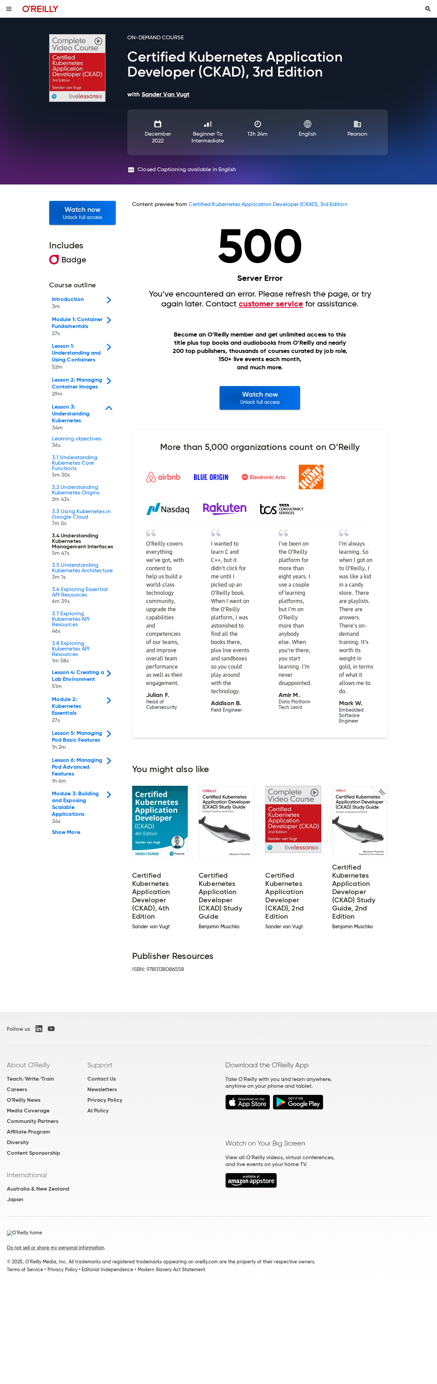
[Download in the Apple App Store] (247, 1107)
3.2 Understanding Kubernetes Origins (75, 493)
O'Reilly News (23, 1100)
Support (100, 1065)
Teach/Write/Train (30, 1078)
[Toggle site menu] (9, 9)
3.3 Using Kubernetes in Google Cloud (81, 517)
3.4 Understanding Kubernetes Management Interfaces (82, 544)
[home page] (40, 9)
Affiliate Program (28, 1131)
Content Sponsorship (33, 1152)
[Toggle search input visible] (428, 9)
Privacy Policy (104, 1100)
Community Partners (32, 1121)
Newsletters (102, 1089)
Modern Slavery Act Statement (171, 1269)
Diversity (18, 1142)
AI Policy (98, 1110)
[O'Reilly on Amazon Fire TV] (251, 1186)
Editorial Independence (107, 1269)
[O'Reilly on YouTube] (51, 1028)
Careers (17, 1089)
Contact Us (101, 1078)
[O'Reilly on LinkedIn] (39, 1028)
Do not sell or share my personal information (55, 1248)
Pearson (358, 134)
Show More (66, 832)
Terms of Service (25, 1269)
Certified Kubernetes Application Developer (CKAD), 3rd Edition (268, 204)
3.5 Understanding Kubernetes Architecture (82, 571)
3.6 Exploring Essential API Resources (80, 595)
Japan (15, 1199)
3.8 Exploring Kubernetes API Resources (70, 652)
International (27, 1175)
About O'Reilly (28, 1065)
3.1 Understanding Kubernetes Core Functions (74, 466)
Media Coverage (28, 1110)
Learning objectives (77, 442)
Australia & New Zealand (38, 1188)
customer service (271, 304)
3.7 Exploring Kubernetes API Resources (70, 622)
